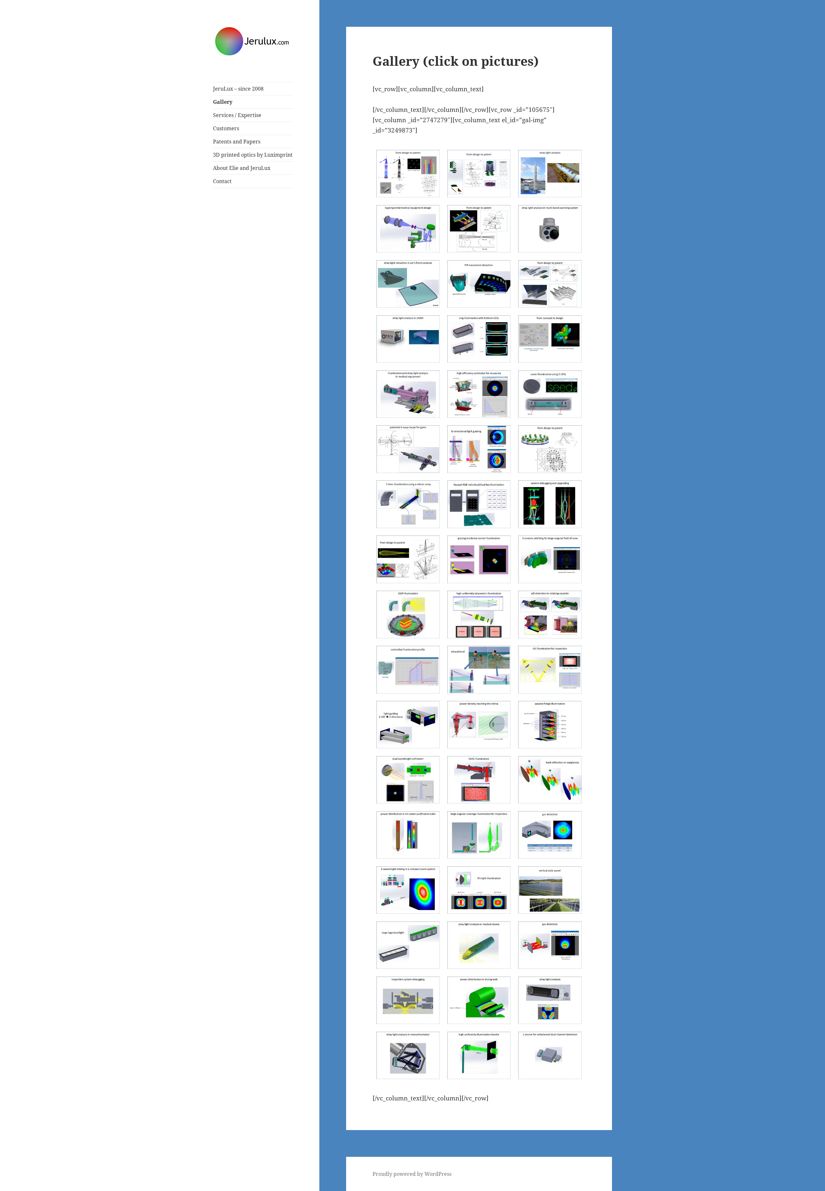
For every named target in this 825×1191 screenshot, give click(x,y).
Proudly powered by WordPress (412, 1173)
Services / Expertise (237, 115)
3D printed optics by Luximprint (253, 154)
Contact (222, 181)
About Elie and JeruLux (241, 168)
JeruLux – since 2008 (238, 88)
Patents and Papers (236, 141)
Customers (226, 128)
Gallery (222, 101)
